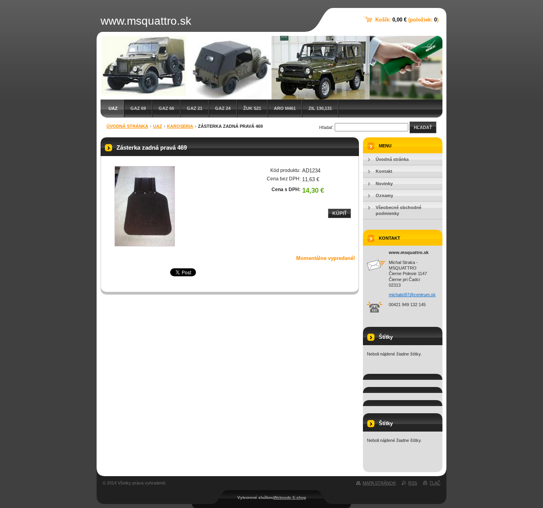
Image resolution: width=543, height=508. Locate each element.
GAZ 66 (166, 108)
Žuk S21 (252, 108)
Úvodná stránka (127, 126)
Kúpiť (339, 213)
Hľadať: (326, 127)
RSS (412, 483)
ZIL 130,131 (320, 108)
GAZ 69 (138, 108)
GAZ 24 (223, 108)
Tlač (434, 483)
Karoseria (180, 126)
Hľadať (423, 127)
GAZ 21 (194, 108)
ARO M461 (285, 108)
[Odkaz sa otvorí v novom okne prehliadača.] (145, 206)
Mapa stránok (379, 483)
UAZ (113, 108)
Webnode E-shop (289, 497)
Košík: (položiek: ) (406, 20)
